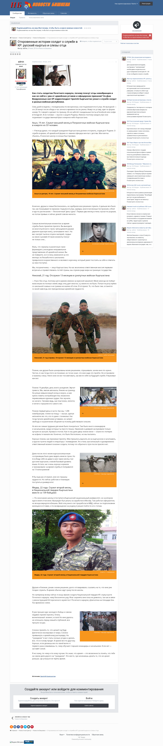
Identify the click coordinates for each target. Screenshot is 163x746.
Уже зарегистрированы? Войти (126, 4)
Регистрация (146, 3)
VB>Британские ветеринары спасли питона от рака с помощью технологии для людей (139, 100)
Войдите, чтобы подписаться (91, 41)
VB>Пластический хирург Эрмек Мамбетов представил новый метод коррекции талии (139, 121)
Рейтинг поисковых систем (130, 43)
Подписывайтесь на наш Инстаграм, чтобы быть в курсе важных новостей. (50, 28)
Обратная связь (48, 13)
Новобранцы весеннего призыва (95, 411)
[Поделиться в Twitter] (25, 726)
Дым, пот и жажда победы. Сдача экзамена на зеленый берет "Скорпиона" (95, 479)
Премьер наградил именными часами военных (97, 636)
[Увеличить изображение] (51, 75)
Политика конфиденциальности (78, 735)
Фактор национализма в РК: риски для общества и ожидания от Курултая (139, 78)
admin (25, 48)
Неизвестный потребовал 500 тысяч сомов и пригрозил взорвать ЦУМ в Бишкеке (139, 206)
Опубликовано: (41, 62)
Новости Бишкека (45, 48)
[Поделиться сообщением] (116, 62)
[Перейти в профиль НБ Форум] (124, 101)
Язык (61, 735)
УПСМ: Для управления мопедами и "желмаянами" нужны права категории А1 (139, 57)
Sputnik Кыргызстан (48, 676)
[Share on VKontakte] (14, 726)
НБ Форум (135, 102)
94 (22, 85)
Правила (22, 17)
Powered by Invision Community (81, 739)
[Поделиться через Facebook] (18, 726)
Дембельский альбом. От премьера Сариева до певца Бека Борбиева (96, 247)
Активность (32, 13)
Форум (12, 17)
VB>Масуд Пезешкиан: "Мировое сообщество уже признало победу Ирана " (139, 164)
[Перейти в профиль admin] (14, 29)
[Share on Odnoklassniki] (11, 726)
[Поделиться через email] (28, 726)
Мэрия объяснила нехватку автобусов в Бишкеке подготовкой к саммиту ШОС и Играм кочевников (139, 228)
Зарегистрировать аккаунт (39, 705)
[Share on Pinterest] (32, 726)
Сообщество (17, 13)
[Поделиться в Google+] (21, 726)
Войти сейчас (89, 705)
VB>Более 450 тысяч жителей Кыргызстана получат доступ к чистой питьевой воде (139, 185)
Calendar (64, 13)
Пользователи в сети (36, 17)
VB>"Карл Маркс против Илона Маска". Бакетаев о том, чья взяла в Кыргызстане (139, 142)
